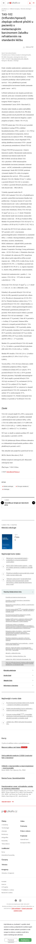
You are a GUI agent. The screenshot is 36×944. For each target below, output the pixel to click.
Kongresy (5, 870)
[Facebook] (16, 901)
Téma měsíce (6, 844)
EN (33, 3)
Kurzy (3, 852)
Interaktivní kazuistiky (8, 855)
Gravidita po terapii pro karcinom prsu (17, 504)
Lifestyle (4, 831)
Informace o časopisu (11, 685)
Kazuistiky (5, 841)
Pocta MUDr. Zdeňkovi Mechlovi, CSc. (16, 656)
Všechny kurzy (6, 801)
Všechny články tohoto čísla (13, 592)
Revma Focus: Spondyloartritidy (13, 778)
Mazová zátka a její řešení (11, 747)
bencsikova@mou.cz (13, 472)
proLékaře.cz (10, 3)
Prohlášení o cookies (8, 890)
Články (4, 821)
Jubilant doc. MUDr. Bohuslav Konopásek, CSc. (18, 659)
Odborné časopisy (15, 9)
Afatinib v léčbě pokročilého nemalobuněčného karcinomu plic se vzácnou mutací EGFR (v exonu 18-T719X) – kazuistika (19, 649)
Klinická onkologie (26, 9)
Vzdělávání (5, 848)
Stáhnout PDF (29, 47)
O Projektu (5, 887)
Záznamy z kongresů (8, 873)
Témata (4, 865)
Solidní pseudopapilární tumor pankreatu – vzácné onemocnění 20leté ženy (19, 644)
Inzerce (4, 884)
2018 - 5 (4, 10)
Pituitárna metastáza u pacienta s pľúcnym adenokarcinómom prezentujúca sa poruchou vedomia (18, 639)
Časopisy (5, 860)
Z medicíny (5, 825)
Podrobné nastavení (11, 940)
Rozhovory (5, 834)
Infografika (5, 838)
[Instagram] (20, 901)
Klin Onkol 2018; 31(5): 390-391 (19, 59)
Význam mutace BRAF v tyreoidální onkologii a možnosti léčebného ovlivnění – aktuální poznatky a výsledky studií (20, 610)
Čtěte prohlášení (16, 908)
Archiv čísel (7, 675)
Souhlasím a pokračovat (25, 940)
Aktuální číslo (8, 680)
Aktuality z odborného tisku (13, 653)
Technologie (5, 828)
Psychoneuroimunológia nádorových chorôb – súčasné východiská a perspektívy (18, 615)
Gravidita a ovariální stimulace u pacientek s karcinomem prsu (18, 601)
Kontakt (4, 882)
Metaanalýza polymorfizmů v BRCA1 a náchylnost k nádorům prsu (20, 605)
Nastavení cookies (7, 893)
